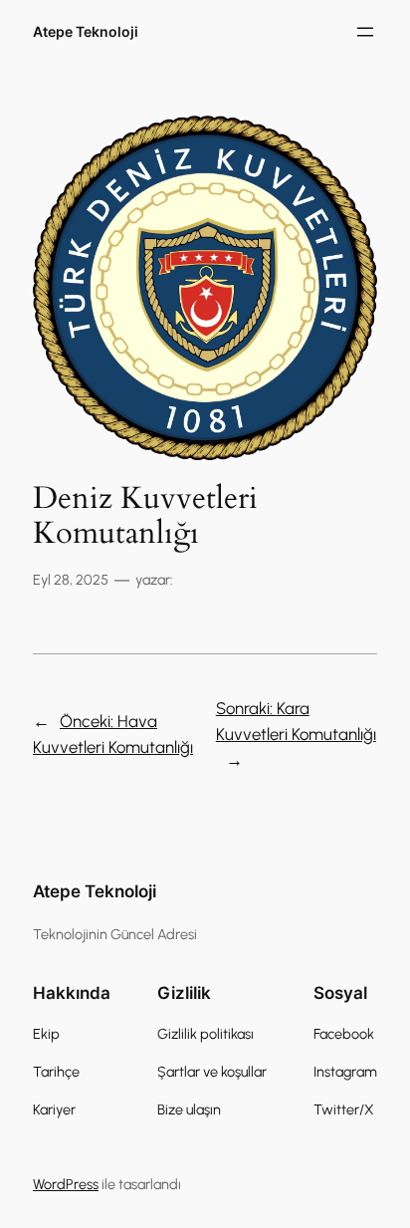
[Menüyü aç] (365, 32)
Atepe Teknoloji (85, 31)
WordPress (66, 1184)
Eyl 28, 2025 (70, 580)
